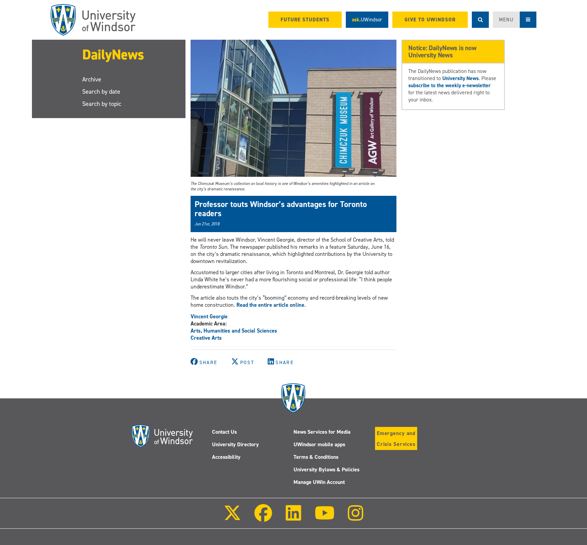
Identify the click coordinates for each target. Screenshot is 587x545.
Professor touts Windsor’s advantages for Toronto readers (281, 209)
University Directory (235, 444)
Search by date (101, 92)
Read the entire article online (270, 304)
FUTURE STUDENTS (305, 19)
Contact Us (224, 431)
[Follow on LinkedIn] (293, 517)
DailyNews (113, 54)
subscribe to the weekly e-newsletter (449, 85)
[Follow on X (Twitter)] (232, 517)
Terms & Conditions (316, 457)
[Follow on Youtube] (324, 517)
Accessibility (226, 457)
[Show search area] (480, 20)
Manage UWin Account (319, 482)
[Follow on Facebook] (263, 517)
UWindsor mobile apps (319, 444)
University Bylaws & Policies (326, 469)
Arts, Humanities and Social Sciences (234, 330)
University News (460, 78)
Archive (91, 79)
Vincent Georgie (209, 316)
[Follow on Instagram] (356, 517)
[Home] (93, 20)
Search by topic (101, 104)
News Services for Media (322, 431)
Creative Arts (206, 337)
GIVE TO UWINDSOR (430, 19)
